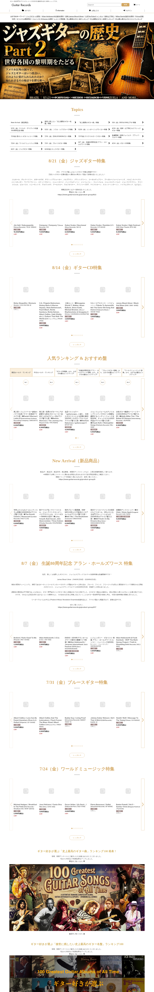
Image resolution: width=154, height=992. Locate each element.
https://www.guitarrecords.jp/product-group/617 (77, 607)
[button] (60, 10)
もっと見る (76, 254)
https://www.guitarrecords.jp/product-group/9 (77, 479)
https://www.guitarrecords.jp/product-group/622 (77, 195)
